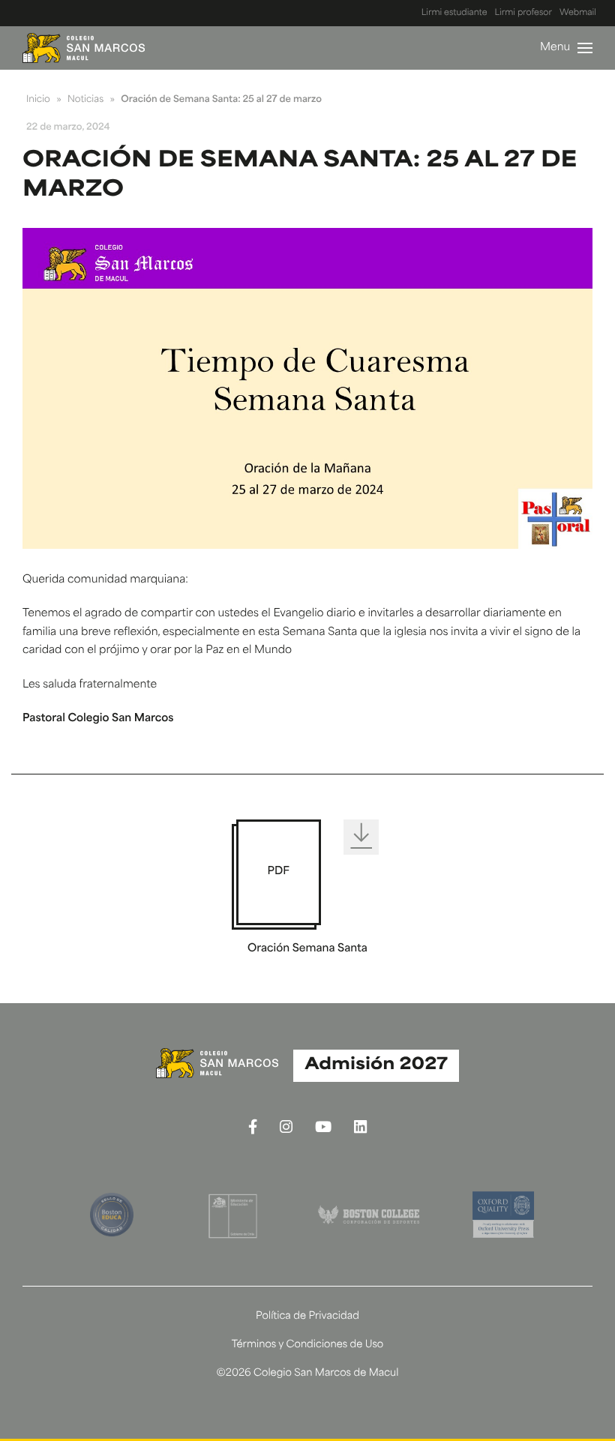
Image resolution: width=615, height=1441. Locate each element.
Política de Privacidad (307, 1317)
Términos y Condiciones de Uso (308, 1345)
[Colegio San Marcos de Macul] (83, 48)
